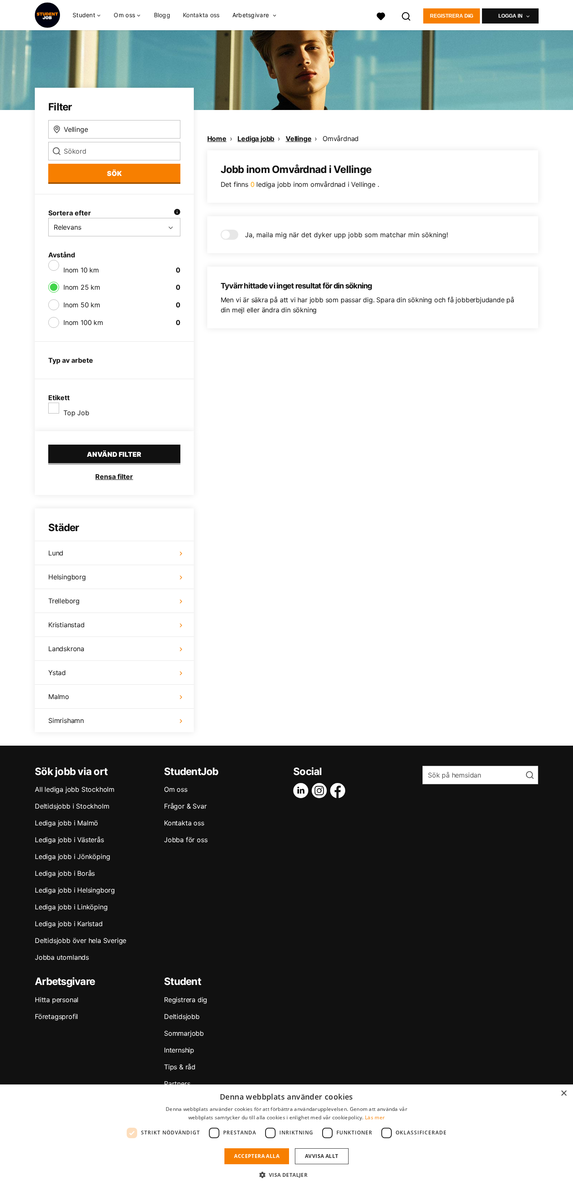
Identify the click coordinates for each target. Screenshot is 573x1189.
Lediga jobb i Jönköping (72, 856)
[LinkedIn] (302, 790)
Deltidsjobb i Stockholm (72, 806)
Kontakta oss (201, 14)
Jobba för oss (185, 839)
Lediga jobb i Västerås (69, 839)
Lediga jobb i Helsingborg (75, 890)
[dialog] (286, 1136)
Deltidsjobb (182, 1016)
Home (217, 138)
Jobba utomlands (62, 957)
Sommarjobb (184, 1033)
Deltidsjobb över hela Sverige (80, 940)
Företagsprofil (56, 1016)
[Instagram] (321, 790)
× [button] (563, 1093)
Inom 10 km (81, 270)
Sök (114, 173)
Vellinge (298, 138)
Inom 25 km (81, 287)
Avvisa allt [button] (321, 1156)
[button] (287, 1175)
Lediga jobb (255, 138)
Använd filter (114, 454)
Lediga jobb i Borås (65, 873)
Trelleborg (64, 601)
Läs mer (375, 1117)
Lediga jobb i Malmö (66, 823)
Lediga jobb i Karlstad (69, 923)
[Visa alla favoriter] (381, 15)
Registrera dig (451, 16)
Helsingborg (67, 577)
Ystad (57, 672)
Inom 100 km (83, 322)
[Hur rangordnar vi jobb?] (177, 213)
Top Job (76, 413)
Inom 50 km (81, 305)
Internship (179, 1050)
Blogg (162, 14)
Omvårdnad (341, 138)
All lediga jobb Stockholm (75, 789)
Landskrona (66, 648)
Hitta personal (56, 999)
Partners (177, 1083)
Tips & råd (179, 1067)
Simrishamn (66, 720)
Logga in (510, 16)
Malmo (58, 696)
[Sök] (406, 15)
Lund (55, 553)
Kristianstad (66, 625)
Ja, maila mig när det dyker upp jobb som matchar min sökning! (346, 234)
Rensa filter (114, 476)
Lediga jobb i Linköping (71, 907)
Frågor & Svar (185, 806)
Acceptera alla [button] (256, 1156)
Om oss (176, 789)
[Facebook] (339, 790)
